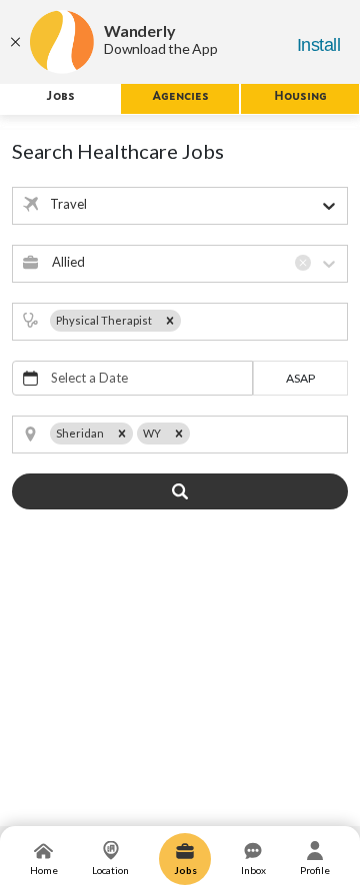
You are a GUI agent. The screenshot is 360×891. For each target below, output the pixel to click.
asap (300, 378)
